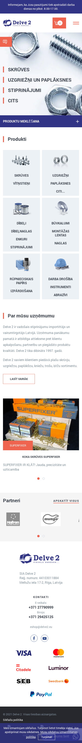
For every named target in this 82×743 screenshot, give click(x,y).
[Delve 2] (17, 23)
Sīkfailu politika (13, 720)
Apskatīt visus (66, 501)
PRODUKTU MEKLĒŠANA (21, 121)
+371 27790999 (41, 607)
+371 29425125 (41, 616)
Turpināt (46, 737)
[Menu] (76, 23)
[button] (38, 478)
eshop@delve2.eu (41, 627)
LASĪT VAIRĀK (19, 379)
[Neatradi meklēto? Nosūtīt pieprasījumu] (6, 42)
